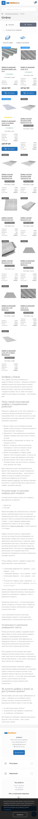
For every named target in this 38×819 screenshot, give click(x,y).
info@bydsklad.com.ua (19, 744)
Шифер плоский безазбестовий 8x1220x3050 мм (26, 120)
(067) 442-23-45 (19, 746)
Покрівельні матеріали (11, 14)
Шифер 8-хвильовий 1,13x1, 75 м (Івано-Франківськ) (9, 123)
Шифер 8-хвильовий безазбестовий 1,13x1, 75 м (9, 69)
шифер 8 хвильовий (16, 526)
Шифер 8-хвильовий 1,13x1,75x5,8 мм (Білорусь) (27, 263)
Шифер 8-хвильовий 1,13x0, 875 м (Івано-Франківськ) (9, 353)
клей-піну (17, 480)
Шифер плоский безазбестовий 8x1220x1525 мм (7, 176)
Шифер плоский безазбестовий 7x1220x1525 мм (26, 176)
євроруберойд (30, 548)
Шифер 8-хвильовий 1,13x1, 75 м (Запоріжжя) (27, 308)
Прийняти (20, 814)
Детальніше (7, 809)
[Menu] (4, 3)
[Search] (4, 9)
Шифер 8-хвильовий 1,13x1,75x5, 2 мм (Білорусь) (9, 308)
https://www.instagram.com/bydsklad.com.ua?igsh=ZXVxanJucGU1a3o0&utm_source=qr (19, 798)
